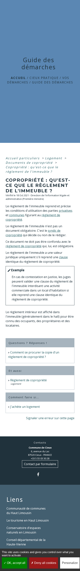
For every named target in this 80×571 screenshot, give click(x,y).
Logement (54, 158)
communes (16, 215)
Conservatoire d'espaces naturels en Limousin (24, 530)
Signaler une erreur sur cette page (50, 418)
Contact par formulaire (40, 464)
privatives (65, 211)
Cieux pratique (44, 78)
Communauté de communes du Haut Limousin (26, 510)
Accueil (18, 78)
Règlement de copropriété (28, 380)
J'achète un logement (25, 407)
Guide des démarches (52, 82)
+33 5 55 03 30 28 (40, 458)
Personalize (70, 562)
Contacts (40, 442)
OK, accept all (15, 562)
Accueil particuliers (23, 158)
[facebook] (39, 474)
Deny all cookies (44, 562)
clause (63, 257)
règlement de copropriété (23, 246)
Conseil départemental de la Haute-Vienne (26, 542)
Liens (15, 499)
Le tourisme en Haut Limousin (28, 520)
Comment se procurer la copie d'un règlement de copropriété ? (33, 354)
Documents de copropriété (30, 163)
